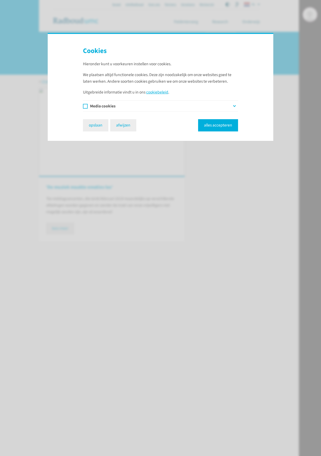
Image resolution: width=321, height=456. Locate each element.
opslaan (95, 125)
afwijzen (123, 125)
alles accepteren (218, 125)
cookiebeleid (157, 92)
